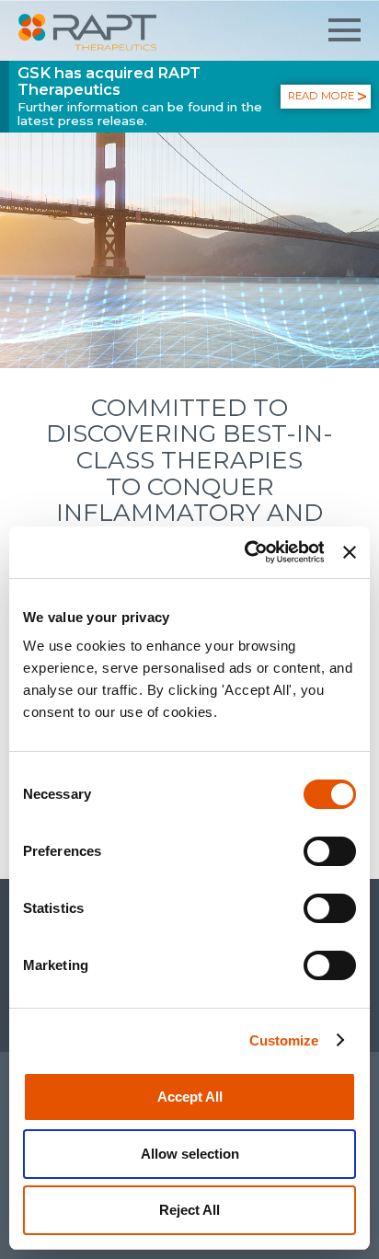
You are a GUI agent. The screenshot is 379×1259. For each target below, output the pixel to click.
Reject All (189, 1210)
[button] (344, 30)
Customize (284, 1040)
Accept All (190, 1096)
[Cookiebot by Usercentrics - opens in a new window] (246, 552)
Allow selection (190, 1153)
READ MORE (321, 95)
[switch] (330, 851)
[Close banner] (349, 552)
